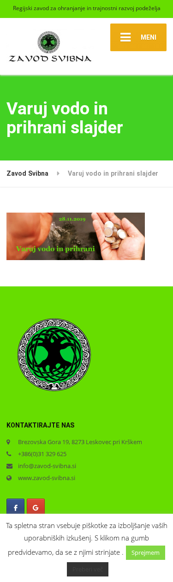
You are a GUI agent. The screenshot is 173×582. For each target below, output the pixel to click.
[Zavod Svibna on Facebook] (15, 508)
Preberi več (87, 569)
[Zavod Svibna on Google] (36, 508)
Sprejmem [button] (145, 552)
